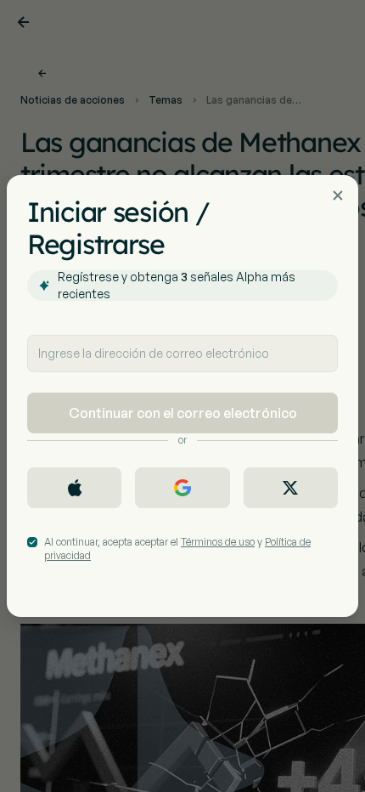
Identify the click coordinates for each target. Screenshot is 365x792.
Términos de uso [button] (218, 541)
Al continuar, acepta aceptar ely (177, 548)
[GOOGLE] (182, 487)
